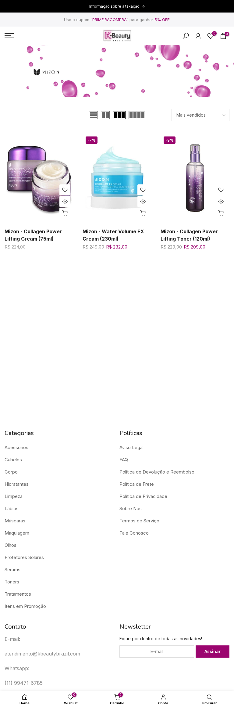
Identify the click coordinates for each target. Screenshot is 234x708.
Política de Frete (136, 484)
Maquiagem (17, 533)
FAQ (123, 460)
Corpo (11, 472)
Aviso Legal (131, 447)
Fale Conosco (134, 533)
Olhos (10, 545)
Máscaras (15, 521)
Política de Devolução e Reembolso (156, 472)
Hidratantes (17, 484)
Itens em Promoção (25, 606)
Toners (12, 582)
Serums (12, 569)
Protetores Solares (24, 557)
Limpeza (14, 496)
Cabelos (13, 460)
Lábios (12, 508)
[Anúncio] (117, 6)
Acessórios (16, 447)
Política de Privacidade (143, 496)
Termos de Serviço (139, 521)
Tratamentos (18, 594)
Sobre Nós (130, 508)
